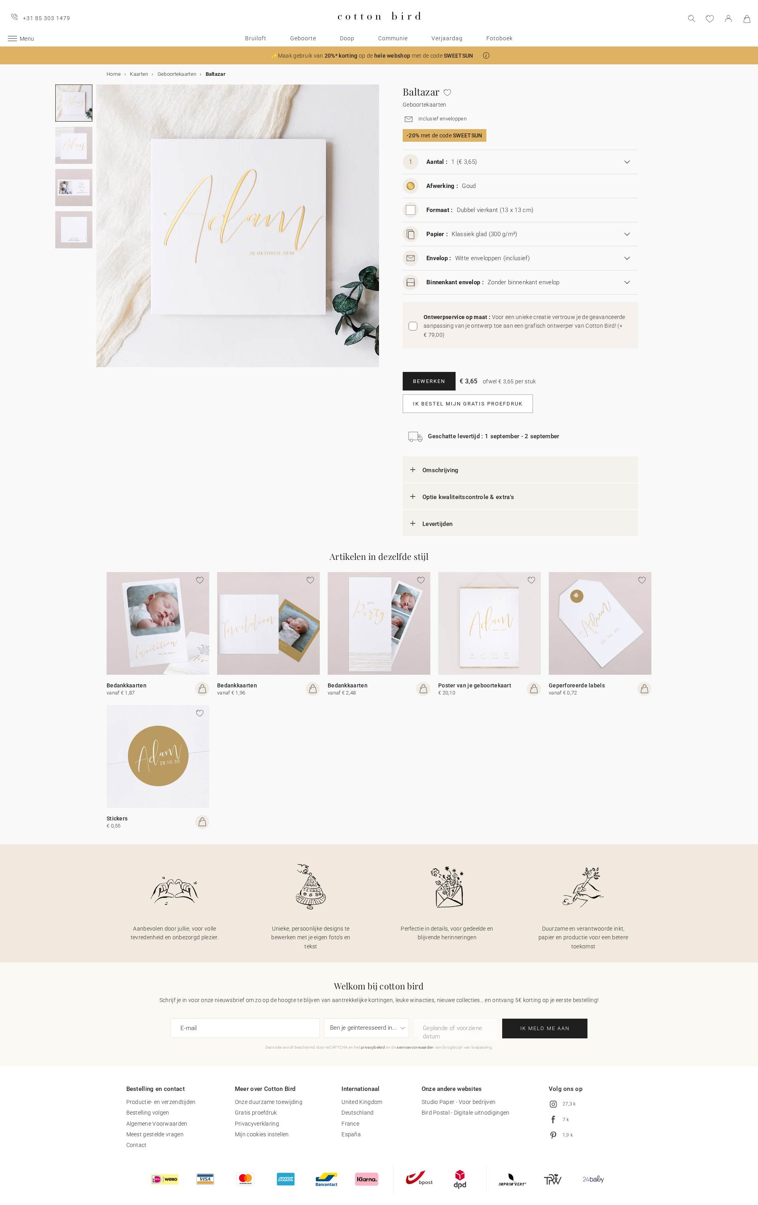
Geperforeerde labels (577, 685)
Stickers (117, 818)
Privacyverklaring (257, 1124)
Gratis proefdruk (256, 1112)
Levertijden (437, 523)
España (351, 1134)
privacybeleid (373, 1047)
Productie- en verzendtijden (161, 1102)
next (101, 230)
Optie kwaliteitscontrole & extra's (468, 497)
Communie (393, 38)
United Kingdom (361, 1102)
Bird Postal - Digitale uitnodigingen (466, 1112)
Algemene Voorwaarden (157, 1124)
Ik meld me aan (545, 1028)
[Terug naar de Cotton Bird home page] (379, 26)
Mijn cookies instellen (262, 1134)
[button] (486, 55)
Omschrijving (440, 470)
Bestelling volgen (147, 1112)
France (350, 1124)
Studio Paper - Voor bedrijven (459, 1102)
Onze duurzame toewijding (268, 1102)
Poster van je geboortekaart (474, 685)
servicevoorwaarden (415, 1047)
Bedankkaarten (126, 685)
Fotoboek (499, 38)
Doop (347, 38)
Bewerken (429, 381)
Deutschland (357, 1112)
